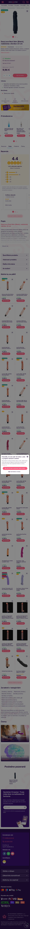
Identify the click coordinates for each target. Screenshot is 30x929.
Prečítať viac (4, 465)
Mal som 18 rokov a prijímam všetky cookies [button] (15, 468)
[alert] (15, 464)
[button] (15, 471)
